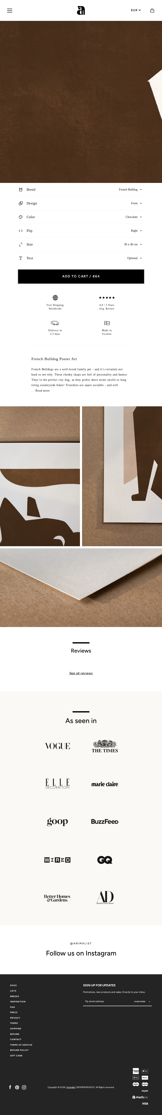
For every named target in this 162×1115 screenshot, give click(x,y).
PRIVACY (15, 1018)
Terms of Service (21, 1045)
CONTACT (16, 1039)
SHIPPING (15, 1028)
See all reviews (81, 673)
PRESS (14, 1012)
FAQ (12, 1007)
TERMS (14, 1023)
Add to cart (81, 276)
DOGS (13, 985)
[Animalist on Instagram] (24, 1087)
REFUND (14, 1034)
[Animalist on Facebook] (10, 1087)
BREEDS (14, 996)
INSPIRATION (18, 1001)
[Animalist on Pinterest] (17, 1087)
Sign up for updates (99, 985)
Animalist (70, 1087)
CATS (13, 991)
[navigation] (9, 10)
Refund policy (19, 1050)
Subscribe (140, 1001)
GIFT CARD (16, 1055)
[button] (81, 190)
